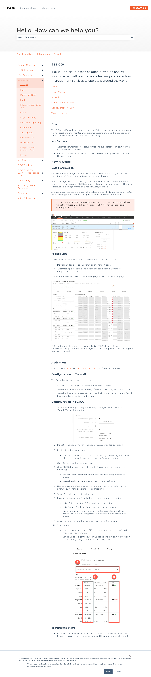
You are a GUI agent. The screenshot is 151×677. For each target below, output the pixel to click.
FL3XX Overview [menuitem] (25, 70)
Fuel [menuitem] (22, 90)
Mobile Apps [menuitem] (24, 160)
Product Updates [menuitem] (26, 65)
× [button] (129, 655)
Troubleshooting (59, 113)
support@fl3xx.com (86, 368)
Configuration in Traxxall (63, 103)
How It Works (58, 92)
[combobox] (73, 37)
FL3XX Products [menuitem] (25, 165)
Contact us (139, 8)
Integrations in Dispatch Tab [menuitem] (27, 149)
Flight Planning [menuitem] (28, 118)
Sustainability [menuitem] (27, 138)
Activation (56, 97)
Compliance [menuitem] (24, 193)
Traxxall (69, 368)
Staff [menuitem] (22, 100)
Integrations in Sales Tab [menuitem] (30, 106)
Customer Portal (48, 8)
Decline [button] (118, 672)
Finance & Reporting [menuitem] (30, 123)
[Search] (132, 37)
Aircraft (57, 54)
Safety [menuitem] (23, 113)
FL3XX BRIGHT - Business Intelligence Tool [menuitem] (28, 173)
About (54, 87)
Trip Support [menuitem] (26, 133)
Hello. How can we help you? (58, 30)
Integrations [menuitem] (24, 80)
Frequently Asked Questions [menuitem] (26, 186)
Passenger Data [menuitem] (28, 95)
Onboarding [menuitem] (24, 180)
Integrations (43, 54)
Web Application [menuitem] (26, 75)
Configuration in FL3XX (62, 108)
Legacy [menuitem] (23, 155)
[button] (42, 65)
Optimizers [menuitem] (25, 128)
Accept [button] (108, 672)
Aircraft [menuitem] (24, 85)
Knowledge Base (27, 8)
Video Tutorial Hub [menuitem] (27, 198)
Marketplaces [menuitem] (27, 143)
